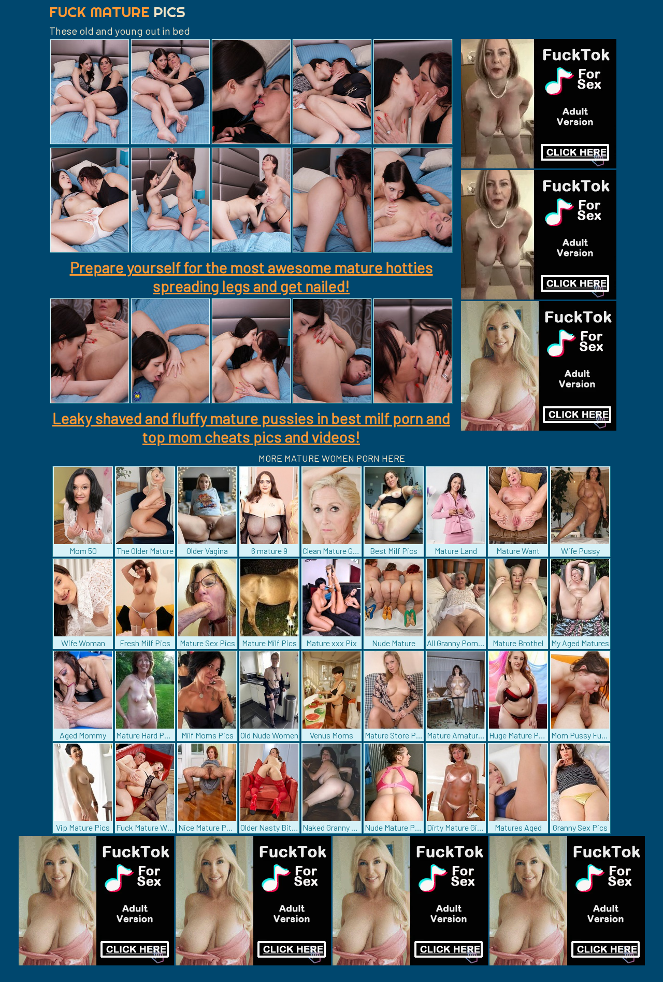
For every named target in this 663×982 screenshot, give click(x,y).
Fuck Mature (117, 12)
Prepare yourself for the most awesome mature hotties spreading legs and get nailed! (251, 276)
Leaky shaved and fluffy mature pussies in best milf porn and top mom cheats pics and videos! (251, 427)
